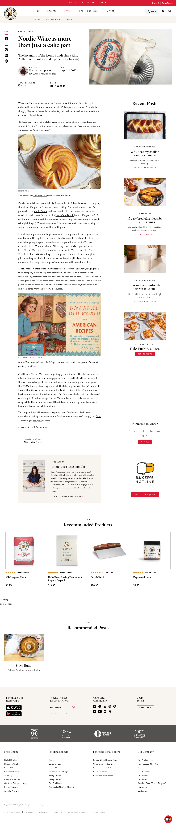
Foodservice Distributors (103, 767)
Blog (20, 31)
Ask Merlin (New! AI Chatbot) (62, 787)
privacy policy (62, 713)
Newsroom (142, 787)
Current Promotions (12, 767)
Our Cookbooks (55, 783)
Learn (68, 11)
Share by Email (55, 86)
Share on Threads (64, 86)
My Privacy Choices (98, 812)
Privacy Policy (43, 812)
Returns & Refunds (12, 779)
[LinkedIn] (94, 711)
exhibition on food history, (78, 103)
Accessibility (29, 812)
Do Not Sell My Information (77, 812)
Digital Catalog (10, 760)
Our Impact (143, 779)
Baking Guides (55, 763)
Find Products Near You (148, 763)
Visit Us (156, 3)
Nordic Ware (34, 126)
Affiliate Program (11, 790)
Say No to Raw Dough (58, 771)
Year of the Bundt (65, 215)
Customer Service (11, 771)
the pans (37, 420)
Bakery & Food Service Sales (105, 760)
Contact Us (142, 790)
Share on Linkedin (61, 86)
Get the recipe (145, 354)
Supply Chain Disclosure (12, 812)
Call (136, 494)
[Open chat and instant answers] (168, 819)
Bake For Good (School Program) (152, 783)
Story (28, 31)
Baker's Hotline (55, 767)
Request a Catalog (12, 763)
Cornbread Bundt (52, 402)
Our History (143, 775)
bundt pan (36, 438)
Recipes (52, 11)
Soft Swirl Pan (40, 195)
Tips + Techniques (54, 19)
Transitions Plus (82, 262)
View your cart (169, 11)
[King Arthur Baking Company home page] (10, 14)
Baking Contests (55, 779)
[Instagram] (105, 706)
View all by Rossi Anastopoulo (66, 496)
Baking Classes (55, 775)
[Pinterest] (114, 706)
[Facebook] (94, 706)
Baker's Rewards (167, 3)
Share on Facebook (52, 86)
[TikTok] (99, 706)
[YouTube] (100, 711)
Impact (110, 11)
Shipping (7, 775)
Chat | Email (150, 494)
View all (145, 442)
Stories (71, 19)
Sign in (163, 11)
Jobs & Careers (144, 771)
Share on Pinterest (58, 86)
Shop (36, 11)
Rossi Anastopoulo (40, 70)
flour (98, 416)
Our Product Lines (145, 760)
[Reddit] (105, 711)
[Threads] (109, 706)
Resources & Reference (103, 775)
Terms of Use (58, 812)
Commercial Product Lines (104, 763)
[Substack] (109, 711)
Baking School (88, 11)
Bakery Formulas (100, 771)
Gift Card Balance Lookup (15, 783)
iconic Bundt (40, 211)
